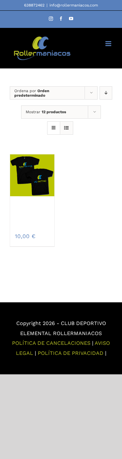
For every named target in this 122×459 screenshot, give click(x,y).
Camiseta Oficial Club (34, 216)
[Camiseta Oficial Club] (32, 175)
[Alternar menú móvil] (108, 43)
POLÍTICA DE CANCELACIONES (51, 343)
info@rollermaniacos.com (73, 5)
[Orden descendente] (106, 93)
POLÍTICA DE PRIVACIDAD (70, 353)
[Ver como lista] (66, 128)
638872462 (34, 5)
